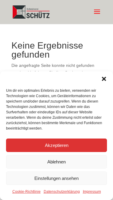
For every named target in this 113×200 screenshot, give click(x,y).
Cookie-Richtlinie (26, 192)
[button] (104, 79)
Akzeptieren (56, 145)
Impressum (92, 192)
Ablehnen (56, 161)
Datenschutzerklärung (62, 192)
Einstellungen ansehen (56, 178)
